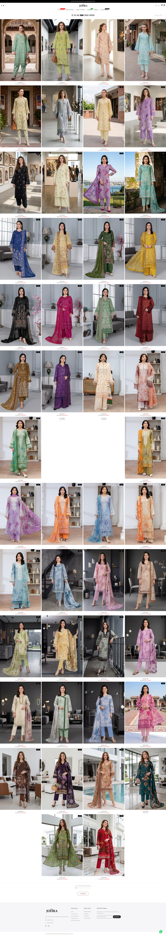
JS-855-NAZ (145, 215)
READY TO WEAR (80, 9)
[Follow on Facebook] (46, 926)
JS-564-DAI (20, 413)
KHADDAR (86, 916)
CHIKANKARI (87, 918)
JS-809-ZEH (20, 546)
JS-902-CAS (145, 678)
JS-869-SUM (145, 745)
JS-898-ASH (20, 811)
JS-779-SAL (20, 148)
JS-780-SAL (145, 82)
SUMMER (90, 9)
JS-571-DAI (62, 281)
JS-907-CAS (104, 612)
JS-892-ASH (104, 877)
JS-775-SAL (20, 215)
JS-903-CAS (104, 678)
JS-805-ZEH (145, 546)
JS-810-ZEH (145, 480)
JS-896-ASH (104, 811)
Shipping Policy (74, 918)
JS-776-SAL (145, 148)
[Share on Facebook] (1, 5)
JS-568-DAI (20, 347)
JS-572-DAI (20, 281)
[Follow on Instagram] (48, 926)
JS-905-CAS (20, 678)
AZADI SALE (61, 9)
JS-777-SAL (103, 148)
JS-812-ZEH (62, 418)
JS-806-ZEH (103, 546)
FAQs (72, 911)
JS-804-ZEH (20, 612)
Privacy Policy (74, 913)
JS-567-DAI (62, 347)
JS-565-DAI (145, 347)
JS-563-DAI (62, 413)
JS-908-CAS (62, 612)
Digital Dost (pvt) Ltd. (68, 933)
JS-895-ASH (145, 811)
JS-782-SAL (62, 82)
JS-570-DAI (103, 281)
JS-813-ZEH (20, 480)
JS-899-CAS (104, 745)
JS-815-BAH (103, 413)
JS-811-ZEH (103, 418)
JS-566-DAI (103, 347)
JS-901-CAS (20, 745)
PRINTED (86, 913)
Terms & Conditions (75, 920)
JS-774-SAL (62, 215)
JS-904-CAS (62, 678)
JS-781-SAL (103, 82)
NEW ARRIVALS (70, 9)
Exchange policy (75, 916)
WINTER (96, 9)
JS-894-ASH (62, 877)
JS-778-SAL (62, 148)
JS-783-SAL (20, 82)
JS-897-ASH (62, 811)
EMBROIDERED (87, 911)
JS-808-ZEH (62, 546)
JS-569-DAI (145, 281)
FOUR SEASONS (104, 9)
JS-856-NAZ (104, 215)
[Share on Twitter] (3, 5)
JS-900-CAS (62, 745)
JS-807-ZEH (145, 413)
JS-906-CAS (145, 612)
